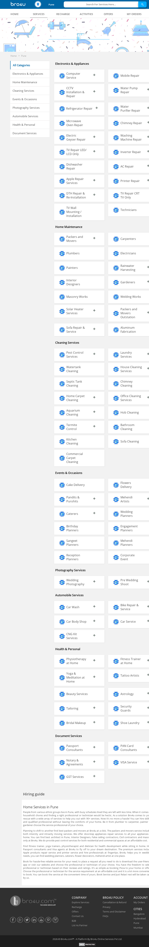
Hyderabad (140, 918)
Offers (75, 911)
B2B (74, 920)
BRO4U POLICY (113, 898)
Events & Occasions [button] (25, 99)
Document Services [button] (25, 133)
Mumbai (138, 927)
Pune (51, 4)
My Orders (139, 902)
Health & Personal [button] (24, 124)
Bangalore (139, 914)
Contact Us (78, 916)
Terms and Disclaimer (114, 911)
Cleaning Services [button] (23, 90)
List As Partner (79, 925)
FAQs (105, 916)
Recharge (77, 907)
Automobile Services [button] (25, 116)
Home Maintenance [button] (25, 82)
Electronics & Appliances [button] (28, 73)
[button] (48, 4)
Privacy (106, 907)
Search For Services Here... (101, 4)
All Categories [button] (21, 65)
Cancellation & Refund (114, 902)
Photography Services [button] (26, 107)
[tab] (15, 14)
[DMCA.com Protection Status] (87, 945)
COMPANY (79, 898)
